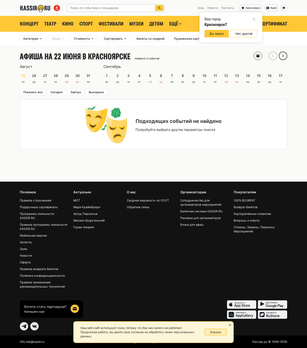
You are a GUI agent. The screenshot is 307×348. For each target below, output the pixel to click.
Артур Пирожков (85, 213)
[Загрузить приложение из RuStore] (272, 314)
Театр (50, 24)
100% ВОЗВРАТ (244, 200)
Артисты (26, 242)
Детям (156, 24)
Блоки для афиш (191, 224)
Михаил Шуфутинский (89, 220)
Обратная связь (138, 207)
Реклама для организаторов (200, 218)
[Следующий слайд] (283, 56)
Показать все (33, 92)
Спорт (86, 24)
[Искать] (159, 8)
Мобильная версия (33, 235)
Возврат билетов (246, 207)
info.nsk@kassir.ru (32, 341)
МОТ (76, 200)
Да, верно (216, 33)
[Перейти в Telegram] (24, 326)
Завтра (75, 92)
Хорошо (215, 332)
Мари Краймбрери (86, 207)
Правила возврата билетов (39, 269)
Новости (26, 255)
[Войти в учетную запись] (283, 8)
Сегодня (56, 92)
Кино (68, 24)
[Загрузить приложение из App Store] (241, 304)
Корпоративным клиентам (252, 213)
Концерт (29, 24)
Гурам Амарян (83, 227)
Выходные (96, 92)
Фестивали (111, 24)
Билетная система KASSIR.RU (201, 211)
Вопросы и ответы (247, 220)
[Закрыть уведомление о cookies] (230, 325)
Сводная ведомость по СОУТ (148, 200)
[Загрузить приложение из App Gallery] (241, 314)
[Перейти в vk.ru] (34, 326)
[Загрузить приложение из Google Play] (272, 304)
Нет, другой (243, 33)
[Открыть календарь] (258, 56)
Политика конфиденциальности (42, 275)
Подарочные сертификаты (39, 207)
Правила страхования (35, 200)
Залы (23, 249)
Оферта (25, 262)
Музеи (136, 24)
